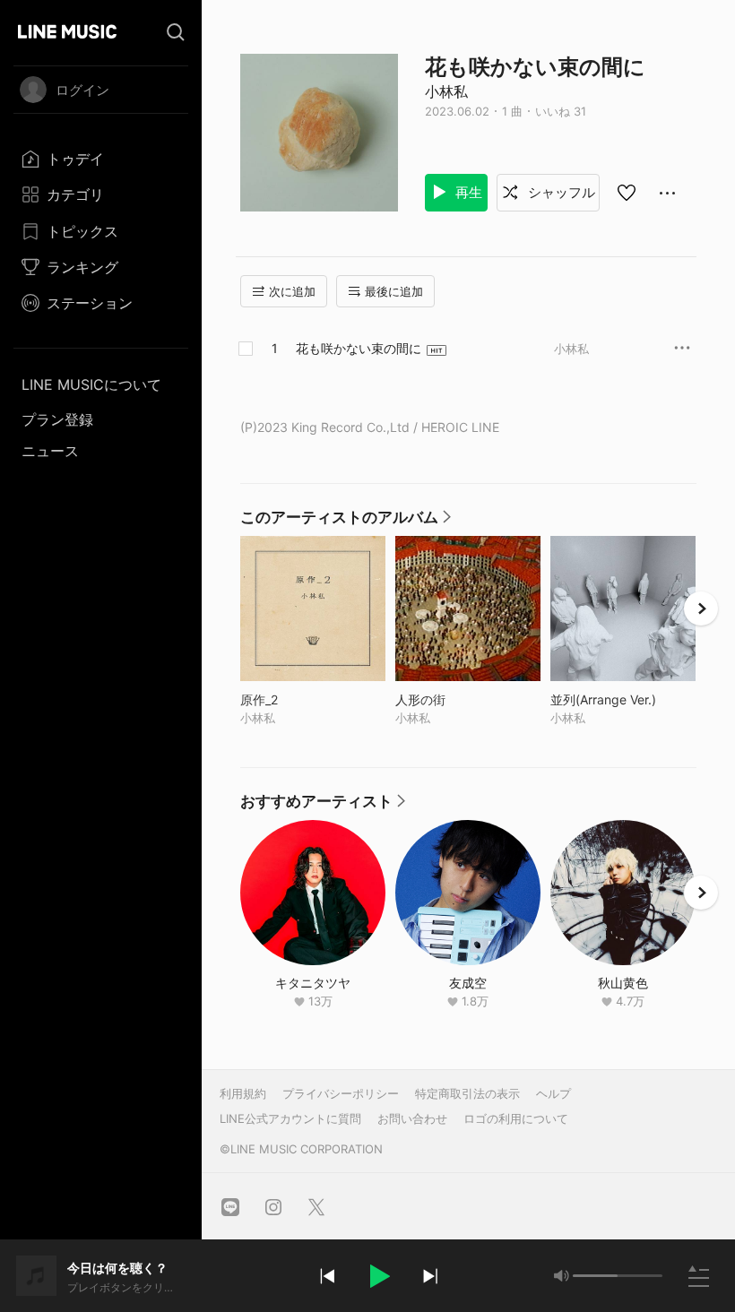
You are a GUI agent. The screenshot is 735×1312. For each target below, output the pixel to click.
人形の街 (457, 699)
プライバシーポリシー (340, 1093)
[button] (378, 1276)
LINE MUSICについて (91, 384)
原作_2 (296, 699)
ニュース (50, 451)
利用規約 (243, 1093)
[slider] (595, 1275)
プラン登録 (57, 419)
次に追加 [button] (292, 291)
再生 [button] (467, 192)
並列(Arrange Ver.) (623, 699)
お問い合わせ (412, 1118)
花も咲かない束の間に (358, 348)
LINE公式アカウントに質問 (290, 1118)
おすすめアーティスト (323, 805)
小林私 (446, 91)
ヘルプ (553, 1093)
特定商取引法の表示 (467, 1093)
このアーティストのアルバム (346, 521)
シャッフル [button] (559, 192)
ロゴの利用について (515, 1118)
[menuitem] (100, 158)
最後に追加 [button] (394, 291)
